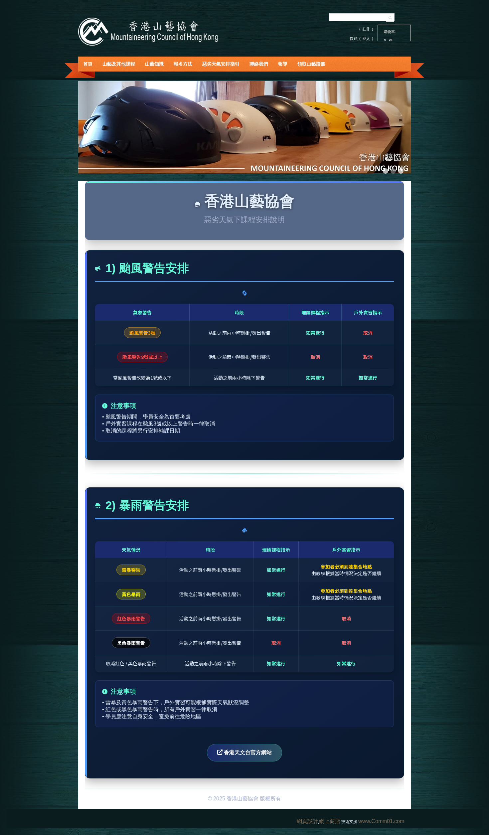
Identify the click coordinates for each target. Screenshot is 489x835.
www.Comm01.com (381, 821)
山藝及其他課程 (118, 64)
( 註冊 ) (366, 29)
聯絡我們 (258, 64)
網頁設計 (307, 821)
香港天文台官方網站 (247, 752)
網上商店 (329, 821)
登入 (366, 39)
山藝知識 (154, 64)
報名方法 (183, 64)
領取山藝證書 (311, 64)
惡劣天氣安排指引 (221, 64)
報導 (282, 64)
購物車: (390, 32)
